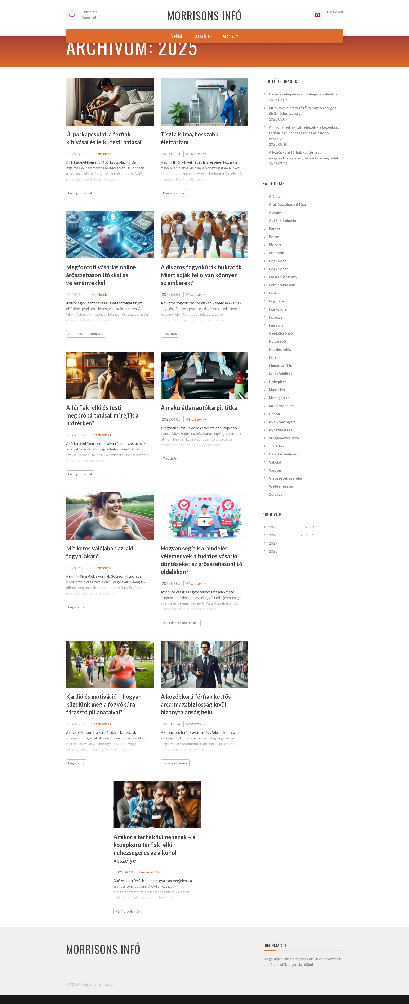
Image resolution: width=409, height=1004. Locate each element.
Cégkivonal (278, 261)
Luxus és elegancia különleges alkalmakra (303, 94)
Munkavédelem (281, 406)
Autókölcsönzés (282, 220)
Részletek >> (101, 154)
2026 (273, 527)
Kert (272, 357)
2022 (309, 527)
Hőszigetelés (280, 349)
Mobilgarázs (279, 398)
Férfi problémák (80, 193)
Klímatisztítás (174, 193)
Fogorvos (277, 301)
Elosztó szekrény (283, 277)
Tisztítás (170, 334)
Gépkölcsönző (281, 333)
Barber (274, 228)
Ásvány (275, 212)
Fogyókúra (76, 607)
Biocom (275, 245)
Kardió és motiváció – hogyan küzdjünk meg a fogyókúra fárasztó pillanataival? (104, 704)
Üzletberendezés (283, 454)
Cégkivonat (278, 269)
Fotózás (275, 317)
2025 (273, 535)
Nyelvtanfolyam (282, 422)
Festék (274, 293)
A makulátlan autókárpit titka (199, 407)
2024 (273, 543)
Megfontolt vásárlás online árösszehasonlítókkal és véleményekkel (101, 275)
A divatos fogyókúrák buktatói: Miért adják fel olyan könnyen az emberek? (201, 275)
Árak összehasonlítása (86, 334)
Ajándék (276, 196)
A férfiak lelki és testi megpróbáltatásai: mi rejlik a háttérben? (102, 415)
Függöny (276, 325)
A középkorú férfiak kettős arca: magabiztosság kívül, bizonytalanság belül (196, 704)
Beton (274, 236)
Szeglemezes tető (284, 438)
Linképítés (277, 381)
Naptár (274, 414)
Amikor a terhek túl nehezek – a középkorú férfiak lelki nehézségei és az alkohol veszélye (304, 133)
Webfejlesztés (281, 486)
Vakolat (275, 462)
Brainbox (276, 253)
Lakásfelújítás (280, 373)
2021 (309, 535)
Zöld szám (277, 494)
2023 (273, 551)
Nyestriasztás (280, 430)
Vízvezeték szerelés (286, 478)
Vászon (275, 470)
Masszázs (277, 389)
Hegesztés (278, 341)
